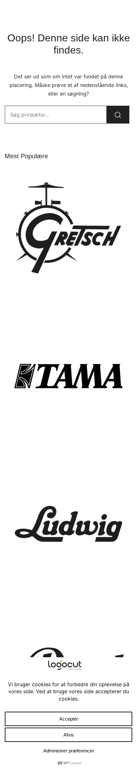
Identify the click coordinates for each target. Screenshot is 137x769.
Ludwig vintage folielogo (68, 593)
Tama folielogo (68, 446)
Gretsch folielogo (68, 298)
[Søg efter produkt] (117, 115)
